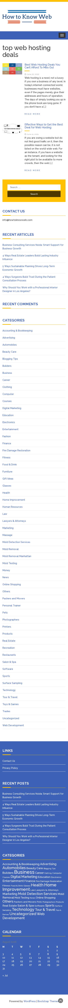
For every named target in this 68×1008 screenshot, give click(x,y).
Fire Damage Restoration (16, 450)
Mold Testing (9, 563)
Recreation (8, 648)
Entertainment (10, 429)
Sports (6, 676)
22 (48, 961)
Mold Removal (10, 549)
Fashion (6, 436)
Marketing (8, 528)
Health (6, 492)
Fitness (6, 457)
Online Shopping (11, 584)
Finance (6, 443)
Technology (9, 690)
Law (4, 514)
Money (6, 570)
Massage (7, 535)
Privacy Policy (10, 768)
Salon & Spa (9, 662)
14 (39, 957)
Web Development (13, 725)
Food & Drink (9, 464)
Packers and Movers (13, 598)
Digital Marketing (11, 408)
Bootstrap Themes (48, 1001)
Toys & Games (10, 704)
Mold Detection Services (16, 542)
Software (7, 669)
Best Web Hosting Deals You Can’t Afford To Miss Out (42, 66)
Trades (6, 711)
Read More (32, 114)
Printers (6, 626)
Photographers (10, 619)
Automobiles (9, 344)
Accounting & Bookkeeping (17, 330)
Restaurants (9, 655)
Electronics (8, 422)
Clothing (7, 387)
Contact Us (8, 761)
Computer (8, 394)
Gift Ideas (7, 478)
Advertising (8, 337)
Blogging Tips (10, 359)
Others (6, 591)
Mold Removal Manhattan (16, 556)
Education (8, 415)
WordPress (30, 1001)
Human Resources (12, 507)
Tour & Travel (9, 697)
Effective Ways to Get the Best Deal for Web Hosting (44, 126)
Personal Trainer (11, 605)
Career (6, 380)
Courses (7, 401)
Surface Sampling (12, 683)
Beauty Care (9, 351)
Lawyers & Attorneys (14, 521)
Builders (6, 366)
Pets (5, 612)
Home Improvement (13, 500)
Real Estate (8, 640)
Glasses (6, 485)
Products (7, 633)
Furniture (7, 471)
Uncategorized (10, 718)
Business (7, 373)
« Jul (5, 975)
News (5, 577)
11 (13, 957)
